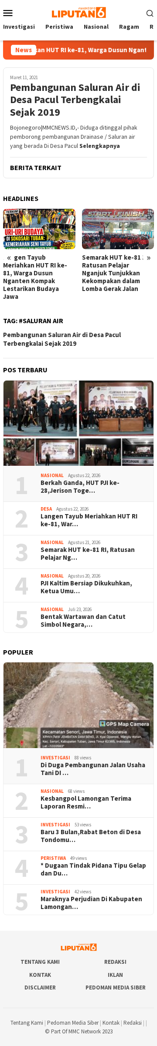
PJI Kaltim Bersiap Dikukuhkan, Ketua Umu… (86, 587)
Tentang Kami (40, 962)
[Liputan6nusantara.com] (78, 12)
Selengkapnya (99, 146)
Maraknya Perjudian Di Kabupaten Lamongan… (91, 903)
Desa (46, 509)
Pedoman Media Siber (115, 987)
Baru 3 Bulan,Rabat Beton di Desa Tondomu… (91, 836)
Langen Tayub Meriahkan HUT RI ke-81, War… (89, 520)
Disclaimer (40, 987)
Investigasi (55, 758)
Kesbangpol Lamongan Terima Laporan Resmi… (86, 802)
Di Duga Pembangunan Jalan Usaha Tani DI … (93, 769)
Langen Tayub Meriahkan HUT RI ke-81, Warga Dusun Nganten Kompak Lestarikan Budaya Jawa (35, 277)
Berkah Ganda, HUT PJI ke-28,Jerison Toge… (80, 487)
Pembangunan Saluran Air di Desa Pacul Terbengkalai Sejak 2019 (75, 100)
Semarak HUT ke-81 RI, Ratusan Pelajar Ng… (88, 553)
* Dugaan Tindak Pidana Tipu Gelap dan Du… (93, 869)
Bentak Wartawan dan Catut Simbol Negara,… (83, 620)
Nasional (52, 475)
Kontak (40, 975)
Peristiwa (53, 858)
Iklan (115, 975)
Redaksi (115, 962)
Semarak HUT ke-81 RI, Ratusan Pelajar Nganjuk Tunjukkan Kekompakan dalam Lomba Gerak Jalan (116, 273)
